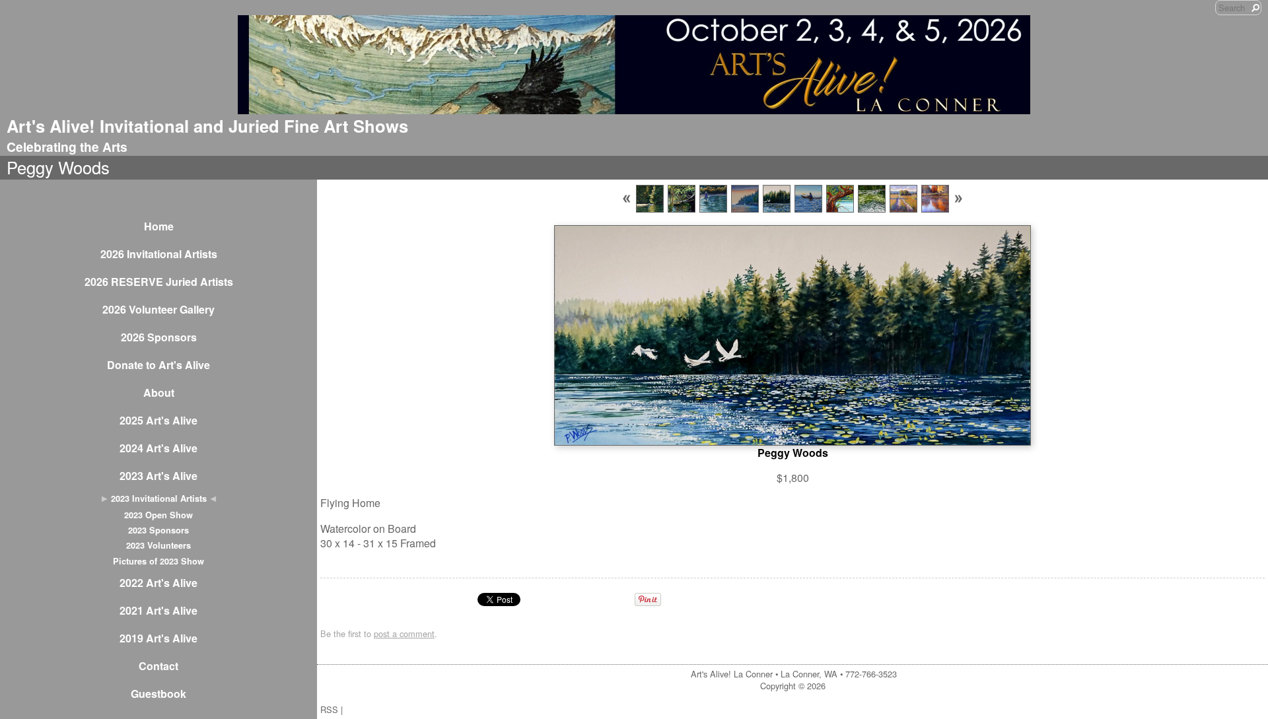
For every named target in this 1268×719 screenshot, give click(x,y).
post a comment (404, 633)
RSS (329, 709)
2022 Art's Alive (158, 582)
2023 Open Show (158, 515)
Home (159, 226)
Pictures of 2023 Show (158, 561)
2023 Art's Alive (158, 475)
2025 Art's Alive (158, 420)
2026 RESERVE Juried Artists (159, 281)
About (158, 392)
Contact (158, 665)
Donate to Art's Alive (158, 364)
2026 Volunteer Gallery (158, 309)
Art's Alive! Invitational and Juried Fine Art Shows (207, 126)
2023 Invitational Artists (159, 498)
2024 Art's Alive (158, 448)
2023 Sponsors (158, 530)
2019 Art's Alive (158, 638)
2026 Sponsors (159, 337)
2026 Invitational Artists (158, 253)
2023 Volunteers (158, 545)
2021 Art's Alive (158, 610)
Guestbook (158, 693)
